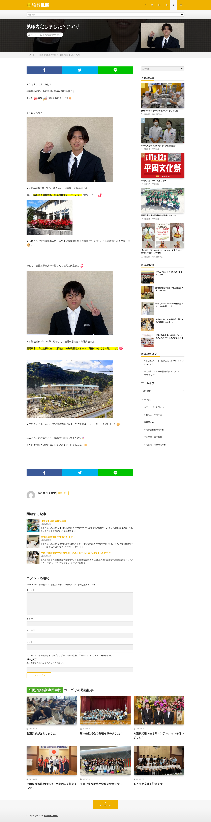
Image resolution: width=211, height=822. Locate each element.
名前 (30, 619)
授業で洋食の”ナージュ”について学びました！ (160, 110)
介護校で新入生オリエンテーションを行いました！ (159, 735)
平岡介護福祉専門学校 (51, 35)
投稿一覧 (62, 493)
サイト (30, 642)
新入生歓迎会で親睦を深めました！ (101, 733)
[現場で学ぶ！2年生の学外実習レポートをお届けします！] (147, 308)
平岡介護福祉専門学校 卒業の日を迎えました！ (52, 785)
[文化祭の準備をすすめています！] (33, 541)
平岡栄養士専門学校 (151, 149)
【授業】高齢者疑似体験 (53, 520)
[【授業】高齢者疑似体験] (33, 525)
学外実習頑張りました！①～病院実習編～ (159, 145)
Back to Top (105, 805)
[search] (182, 14)
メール (31, 630)
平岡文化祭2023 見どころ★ (153, 180)
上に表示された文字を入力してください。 (46, 663)
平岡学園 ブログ (51, 815)
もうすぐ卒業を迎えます (148, 783)
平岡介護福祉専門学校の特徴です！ (101, 783)
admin (146, 364)
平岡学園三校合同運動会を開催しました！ (159, 215)
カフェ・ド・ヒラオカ (154, 407)
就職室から (149, 422)
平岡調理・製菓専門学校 (153, 114)
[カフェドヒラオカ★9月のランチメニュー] (147, 277)
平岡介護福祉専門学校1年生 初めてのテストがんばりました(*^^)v (76, 552)
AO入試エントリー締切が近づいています (162, 361)
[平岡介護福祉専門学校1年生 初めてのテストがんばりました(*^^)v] (33, 557)
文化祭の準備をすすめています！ (58, 536)
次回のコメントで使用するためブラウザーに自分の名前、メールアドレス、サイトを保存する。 (70, 655)
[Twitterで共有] (80, 70)
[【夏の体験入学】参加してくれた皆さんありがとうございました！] (147, 340)
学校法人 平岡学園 (151, 184)
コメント (31, 590)
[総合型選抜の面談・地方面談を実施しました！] (147, 292)
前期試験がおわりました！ (42, 733)
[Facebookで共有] (44, 70)
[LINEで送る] (115, 70)
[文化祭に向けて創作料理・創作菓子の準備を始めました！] (147, 324)
